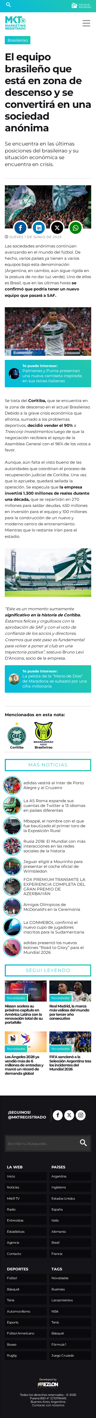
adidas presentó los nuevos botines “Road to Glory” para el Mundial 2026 (53, 947)
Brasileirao (17, 40)
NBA (55, 1311)
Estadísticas (15, 1232)
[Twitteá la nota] (57, 227)
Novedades (60, 1278)
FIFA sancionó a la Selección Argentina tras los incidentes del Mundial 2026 (70, 1063)
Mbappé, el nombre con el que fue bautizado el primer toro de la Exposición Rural (54, 826)
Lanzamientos (62, 1300)
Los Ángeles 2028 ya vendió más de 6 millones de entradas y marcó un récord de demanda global (24, 1065)
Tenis (10, 1300)
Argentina (58, 1176)
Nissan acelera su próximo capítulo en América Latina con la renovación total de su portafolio (24, 1014)
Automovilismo (18, 1311)
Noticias (13, 1187)
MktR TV (13, 1198)
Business (58, 1289)
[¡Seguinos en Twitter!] (69, 1115)
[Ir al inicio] (15, 23)
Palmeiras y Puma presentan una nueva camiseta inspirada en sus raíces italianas (52, 376)
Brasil (55, 1242)
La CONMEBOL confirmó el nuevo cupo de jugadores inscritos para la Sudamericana (53, 927)
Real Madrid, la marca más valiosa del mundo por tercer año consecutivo (69, 1012)
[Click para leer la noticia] (12, 785)
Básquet (13, 1289)
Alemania (58, 1232)
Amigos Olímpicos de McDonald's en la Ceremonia (51, 907)
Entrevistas (15, 1220)
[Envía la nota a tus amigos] (75, 227)
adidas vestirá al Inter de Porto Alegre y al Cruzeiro (53, 785)
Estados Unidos (63, 1198)
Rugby (12, 1355)
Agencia (13, 1242)
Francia (56, 1254)
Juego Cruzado (62, 1355)
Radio (11, 1209)
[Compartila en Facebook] (20, 227)
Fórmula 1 (58, 1344)
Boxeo (12, 1344)
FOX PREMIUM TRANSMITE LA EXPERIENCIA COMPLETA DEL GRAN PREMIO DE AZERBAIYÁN (54, 886)
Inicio (11, 1176)
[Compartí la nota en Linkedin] (38, 227)
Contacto (14, 1254)
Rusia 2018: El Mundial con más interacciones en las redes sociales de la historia (54, 846)
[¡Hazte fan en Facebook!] (58, 1115)
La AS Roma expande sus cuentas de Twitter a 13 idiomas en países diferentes (54, 805)
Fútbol (12, 1278)
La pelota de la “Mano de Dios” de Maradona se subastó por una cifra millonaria (54, 681)
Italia (54, 1220)
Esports (12, 1322)
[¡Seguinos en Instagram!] (81, 1115)
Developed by (31, 1382)
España (56, 1209)
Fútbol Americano (20, 1333)
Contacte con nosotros (48, 1405)
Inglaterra (58, 1187)
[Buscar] (8, 5)
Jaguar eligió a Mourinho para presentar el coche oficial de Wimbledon (53, 866)
